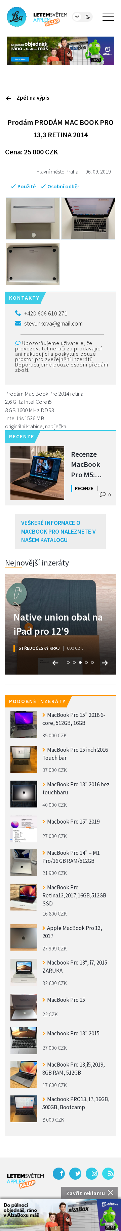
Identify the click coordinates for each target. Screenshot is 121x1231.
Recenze (84, 488)
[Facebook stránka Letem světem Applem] (59, 1174)
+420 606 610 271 (46, 313)
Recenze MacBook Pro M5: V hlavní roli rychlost (89, 464)
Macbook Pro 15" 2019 (73, 821)
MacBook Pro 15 (66, 999)
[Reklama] (60, 1215)
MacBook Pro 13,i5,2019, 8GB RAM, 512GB (73, 1068)
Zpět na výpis (32, 97)
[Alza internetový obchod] (60, 50)
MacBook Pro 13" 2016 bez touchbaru (76, 788)
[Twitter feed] (75, 1174)
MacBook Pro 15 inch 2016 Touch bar (75, 753)
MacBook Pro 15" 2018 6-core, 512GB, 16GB (73, 719)
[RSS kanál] (108, 1174)
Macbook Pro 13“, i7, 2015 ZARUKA (74, 966)
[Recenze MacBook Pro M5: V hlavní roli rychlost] (37, 473)
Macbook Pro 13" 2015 (73, 1033)
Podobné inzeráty (37, 701)
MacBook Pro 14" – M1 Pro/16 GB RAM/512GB (71, 857)
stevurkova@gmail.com (53, 323)
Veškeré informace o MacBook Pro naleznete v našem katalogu (58, 531)
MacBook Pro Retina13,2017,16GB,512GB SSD (74, 894)
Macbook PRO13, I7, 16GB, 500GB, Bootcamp (76, 1103)
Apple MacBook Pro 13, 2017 (72, 932)
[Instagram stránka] (92, 1174)
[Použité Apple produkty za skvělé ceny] (37, 17)
